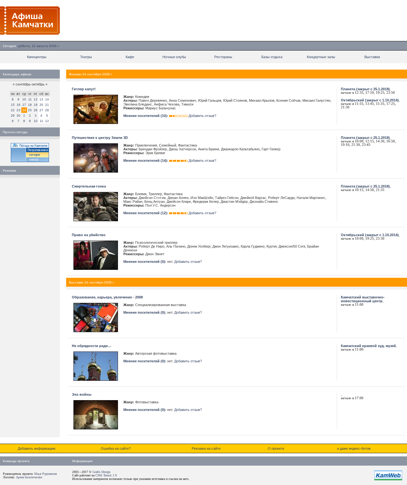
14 (47, 99)
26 (36, 110)
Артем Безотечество (29, 477)
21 (47, 104)
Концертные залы (321, 57)
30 (18, 115)
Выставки (372, 57)
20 (41, 104)
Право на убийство (89, 235)
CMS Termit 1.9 (106, 475)
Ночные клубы (174, 57)
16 (18, 104)
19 (36, 104)
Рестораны (223, 57)
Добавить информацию (36, 448)
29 (13, 115)
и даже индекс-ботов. (354, 448)
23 (18, 110)
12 (36, 99)
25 (30, 110)
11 (30, 99)
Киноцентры (36, 57)
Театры (86, 57)
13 (41, 99)
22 (13, 110)
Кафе (130, 57)
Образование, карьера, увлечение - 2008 (107, 297)
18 (30, 104)
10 (24, 99)
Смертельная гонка (89, 186)
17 (24, 104)
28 (47, 110)
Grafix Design (101, 472)
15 (13, 104)
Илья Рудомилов (45, 473)
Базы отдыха (271, 57)
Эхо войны (81, 394)
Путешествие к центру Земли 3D (100, 138)
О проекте (276, 448)
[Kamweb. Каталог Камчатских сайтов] (388, 479)
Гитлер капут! (84, 89)
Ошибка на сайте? (116, 448)
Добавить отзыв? (202, 116)
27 (41, 110)
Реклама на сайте (206, 448)
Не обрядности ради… (91, 346)
